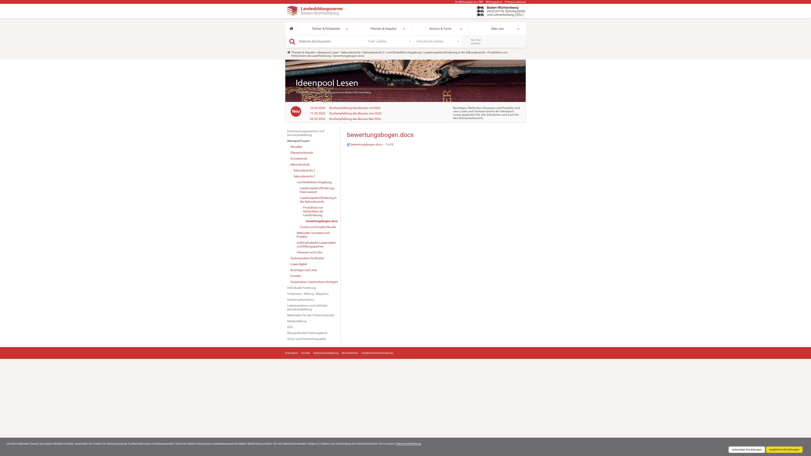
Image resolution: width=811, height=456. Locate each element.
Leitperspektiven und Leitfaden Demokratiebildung (307, 307)
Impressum (291, 353)
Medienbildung (296, 321)
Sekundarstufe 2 (373, 52)
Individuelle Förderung (301, 287)
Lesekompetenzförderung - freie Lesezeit (317, 190)
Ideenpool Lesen (328, 52)
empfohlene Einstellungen (784, 449)
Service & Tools (440, 29)
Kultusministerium (515, 1)
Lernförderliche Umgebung (403, 52)
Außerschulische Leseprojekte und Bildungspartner (316, 244)
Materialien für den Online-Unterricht (311, 315)
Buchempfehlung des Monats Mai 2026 (355, 119)
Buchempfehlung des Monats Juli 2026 (355, 108)
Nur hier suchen (476, 41)
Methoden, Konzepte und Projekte (313, 234)
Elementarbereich (301, 152)
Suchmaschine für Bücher (307, 258)
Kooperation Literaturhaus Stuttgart (314, 282)
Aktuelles (296, 146)
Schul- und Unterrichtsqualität (306, 339)
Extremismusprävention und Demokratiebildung (305, 133)
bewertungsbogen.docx (322, 221)
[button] (291, 29)
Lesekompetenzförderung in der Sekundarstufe (454, 52)
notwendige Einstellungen (747, 449)
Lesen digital (298, 264)
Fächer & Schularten (326, 29)
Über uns (497, 29)
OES (290, 327)
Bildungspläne (494, 1)
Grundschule (298, 158)
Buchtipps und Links (303, 270)
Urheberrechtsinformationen (377, 353)
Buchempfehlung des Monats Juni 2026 (355, 113)
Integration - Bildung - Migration (308, 293)
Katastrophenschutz (300, 299)
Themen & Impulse (383, 29)
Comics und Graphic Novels (318, 227)
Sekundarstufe (350, 52)
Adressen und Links (309, 252)
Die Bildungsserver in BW (469, 1)
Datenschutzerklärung (408, 443)
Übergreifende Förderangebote (307, 333)
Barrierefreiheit (350, 353)
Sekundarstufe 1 (304, 170)
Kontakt (295, 276)
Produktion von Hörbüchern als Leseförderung (313, 211)
